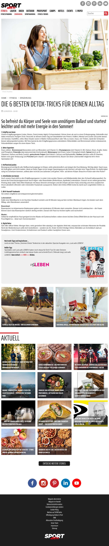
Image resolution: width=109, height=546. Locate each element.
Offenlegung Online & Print (54, 515)
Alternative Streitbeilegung (54, 520)
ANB (54, 517)
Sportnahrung (30, 14)
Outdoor (30, 11)
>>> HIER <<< (25, 254)
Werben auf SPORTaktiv (54, 512)
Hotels (61, 11)
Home (3, 98)
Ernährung (18, 14)
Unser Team (54, 523)
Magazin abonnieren (54, 499)
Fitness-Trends (43, 14)
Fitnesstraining (6, 14)
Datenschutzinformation (54, 504)
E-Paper (79, 11)
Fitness (4, 11)
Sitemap (54, 528)
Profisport (42, 11)
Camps (52, 11)
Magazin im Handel (55, 501)
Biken (21, 11)
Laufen (13, 11)
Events (70, 11)
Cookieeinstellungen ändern (54, 507)
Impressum (54, 525)
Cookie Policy (54, 509)
